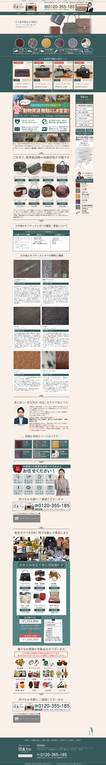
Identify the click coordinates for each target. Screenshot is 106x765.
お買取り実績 (41, 13)
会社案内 (87, 13)
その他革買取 (90, 0)
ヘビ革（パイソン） (64, 748)
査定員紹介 (64, 13)
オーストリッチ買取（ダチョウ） (65, 0)
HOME (18, 13)
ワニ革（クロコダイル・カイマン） (47, 748)
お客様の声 (75, 13)
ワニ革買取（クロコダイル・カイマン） (30, 0)
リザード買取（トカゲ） (80, 0)
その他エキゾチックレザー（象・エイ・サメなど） (62, 749)
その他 (80, 749)
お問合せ (78, 740)
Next (96, 76)
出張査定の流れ (30, 13)
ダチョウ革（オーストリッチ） (80, 748)
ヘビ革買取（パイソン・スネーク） (48, 0)
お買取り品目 (53, 13)
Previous (10, 76)
